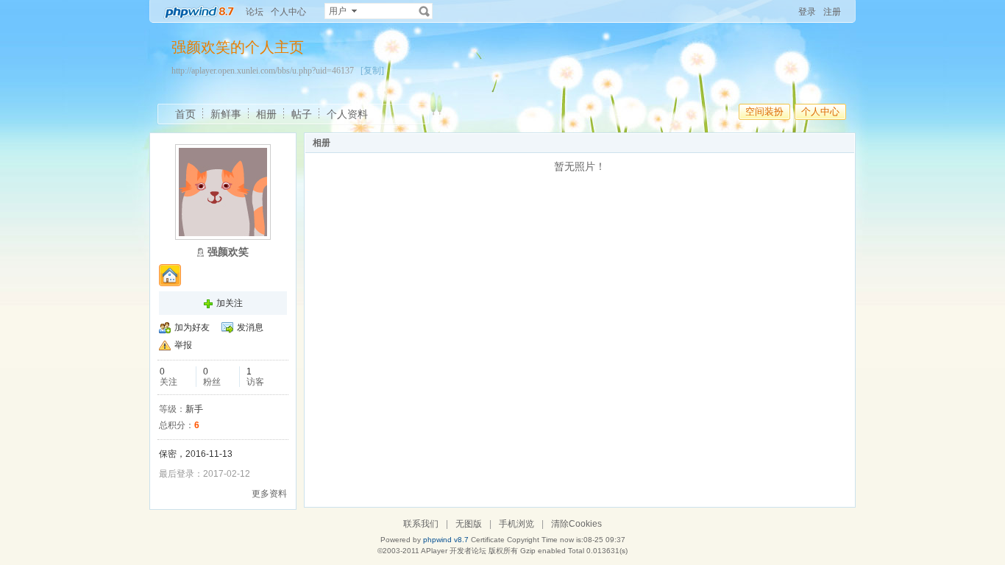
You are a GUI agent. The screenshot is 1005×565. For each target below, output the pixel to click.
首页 (185, 114)
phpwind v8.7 (446, 540)
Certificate (488, 540)
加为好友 (192, 327)
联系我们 (420, 524)
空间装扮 (764, 111)
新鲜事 (225, 114)
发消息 (250, 327)
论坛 (254, 11)
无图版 (468, 524)
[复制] (372, 70)
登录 (807, 11)
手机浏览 (516, 524)
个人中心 (288, 11)
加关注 (229, 303)
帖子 (301, 114)
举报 (183, 345)
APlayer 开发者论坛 (453, 551)
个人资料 (347, 114)
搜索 (424, 11)
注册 (832, 11)
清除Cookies (576, 524)
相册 (266, 114)
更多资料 (269, 493)
